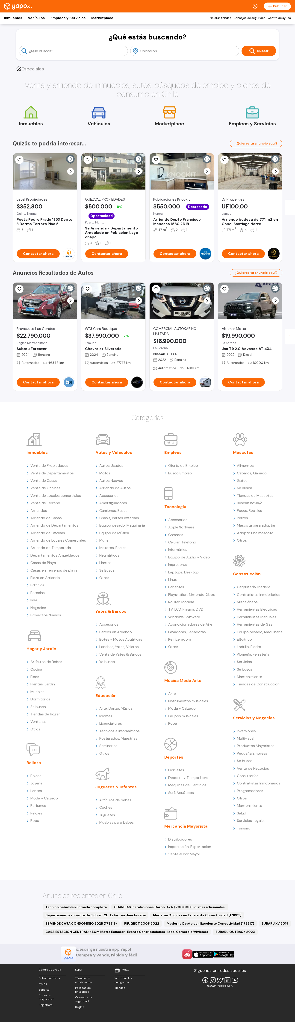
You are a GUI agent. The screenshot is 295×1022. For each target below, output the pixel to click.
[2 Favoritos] (156, 289)
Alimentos (245, 465)
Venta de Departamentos (52, 473)
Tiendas (120, 988)
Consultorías (247, 775)
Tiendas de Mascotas (255, 495)
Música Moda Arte (182, 680)
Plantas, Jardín (42, 684)
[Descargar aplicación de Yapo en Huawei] (187, 954)
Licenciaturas (110, 723)
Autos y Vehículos (113, 452)
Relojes (36, 813)
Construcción (247, 574)
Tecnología (175, 506)
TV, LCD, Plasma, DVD (186, 609)
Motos (104, 473)
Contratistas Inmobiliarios (258, 594)
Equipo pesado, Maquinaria (122, 525)
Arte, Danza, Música (116, 708)
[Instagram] (212, 980)
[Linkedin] (227, 980)
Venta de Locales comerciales (55, 495)
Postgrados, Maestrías (118, 738)
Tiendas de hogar (45, 714)
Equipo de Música (114, 533)
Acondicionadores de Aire (190, 624)
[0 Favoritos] (224, 160)
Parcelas (37, 592)
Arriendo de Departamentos (54, 525)
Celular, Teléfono (182, 542)
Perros (242, 518)
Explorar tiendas (220, 18)
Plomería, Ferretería (253, 654)
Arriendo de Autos (115, 487)
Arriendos (38, 510)
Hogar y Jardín (41, 648)
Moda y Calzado (44, 798)
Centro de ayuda (279, 18)
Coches (105, 807)
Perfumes (38, 805)
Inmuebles (13, 18)
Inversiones (246, 731)
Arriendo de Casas (46, 518)
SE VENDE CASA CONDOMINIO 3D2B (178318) (81, 923)
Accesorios (108, 495)
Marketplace (102, 18)
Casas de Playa (43, 562)
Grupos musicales (183, 716)
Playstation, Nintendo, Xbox (191, 594)
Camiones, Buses (113, 510)
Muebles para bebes (116, 822)
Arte (172, 693)
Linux (172, 579)
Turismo (243, 828)
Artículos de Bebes (46, 661)
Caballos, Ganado (252, 473)
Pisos (34, 676)
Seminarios (108, 745)
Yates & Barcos (110, 611)
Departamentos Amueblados (55, 555)
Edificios (37, 585)
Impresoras (177, 564)
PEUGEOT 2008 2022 (141, 923)
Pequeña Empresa (252, 753)
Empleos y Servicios (68, 18)
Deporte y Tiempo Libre (188, 777)
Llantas (105, 562)
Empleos (173, 452)
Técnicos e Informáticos (119, 731)
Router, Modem (181, 602)
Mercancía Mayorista (186, 826)
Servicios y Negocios (254, 718)
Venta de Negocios (253, 768)
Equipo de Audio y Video (189, 557)
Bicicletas (176, 770)
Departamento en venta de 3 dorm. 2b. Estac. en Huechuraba (95, 915)
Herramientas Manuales (256, 617)
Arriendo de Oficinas (47, 533)
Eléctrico (244, 639)
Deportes (173, 757)
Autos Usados (111, 465)
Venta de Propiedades (49, 465)
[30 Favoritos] (19, 160)
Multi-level (245, 738)
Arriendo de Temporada (50, 547)
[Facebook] (205, 980)
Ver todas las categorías (123, 980)
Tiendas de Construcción (258, 684)
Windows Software (184, 617)
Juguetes (107, 815)
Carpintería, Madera (253, 587)
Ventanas (38, 721)
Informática (177, 549)
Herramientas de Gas (254, 624)
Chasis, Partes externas (119, 518)
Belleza (34, 763)
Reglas (79, 1007)
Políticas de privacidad (83, 990)
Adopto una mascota (255, 533)
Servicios (244, 661)
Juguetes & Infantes (116, 787)
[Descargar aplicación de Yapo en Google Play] (223, 954)
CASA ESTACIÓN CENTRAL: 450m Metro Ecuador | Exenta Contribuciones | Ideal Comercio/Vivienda (126, 932)
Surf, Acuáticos (181, 792)
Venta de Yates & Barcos (120, 654)
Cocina (36, 669)
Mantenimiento (249, 676)
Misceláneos (247, 602)
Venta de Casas (43, 480)
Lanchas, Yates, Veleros (119, 646)
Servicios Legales (251, 820)
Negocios (38, 607)
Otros (35, 729)
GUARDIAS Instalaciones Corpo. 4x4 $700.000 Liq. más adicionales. (170, 907)
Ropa (34, 820)
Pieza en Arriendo (45, 577)
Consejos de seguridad (249, 18)
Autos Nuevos (111, 480)
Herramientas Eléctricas (257, 609)
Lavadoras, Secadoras (187, 632)
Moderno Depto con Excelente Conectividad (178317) (210, 923)
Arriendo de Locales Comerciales (58, 540)
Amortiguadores (113, 502)
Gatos (242, 480)
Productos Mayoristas (255, 745)
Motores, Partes (113, 547)
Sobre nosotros (49, 978)
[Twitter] (220, 980)
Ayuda (43, 984)
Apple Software (181, 527)
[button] (70, 171)
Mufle (104, 540)
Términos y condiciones (83, 980)
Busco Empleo (180, 473)
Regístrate (45, 1005)
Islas (34, 600)
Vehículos (36, 18)
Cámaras (175, 534)
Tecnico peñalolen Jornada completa (76, 907)
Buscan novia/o (250, 502)
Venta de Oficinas (45, 487)
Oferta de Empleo (183, 465)
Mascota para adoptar (256, 525)
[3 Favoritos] (88, 160)
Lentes (36, 790)
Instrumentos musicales (188, 701)
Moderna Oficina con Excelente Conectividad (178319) (197, 915)
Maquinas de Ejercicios (187, 785)
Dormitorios (40, 699)
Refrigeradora (179, 639)
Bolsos (35, 775)
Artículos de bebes (115, 800)
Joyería (36, 783)
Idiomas (105, 716)
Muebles (37, 691)
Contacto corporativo (46, 997)
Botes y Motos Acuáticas (120, 639)
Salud (241, 813)
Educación (106, 695)
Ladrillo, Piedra (249, 646)
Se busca (38, 706)
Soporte (44, 990)
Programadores (250, 790)
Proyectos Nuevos (45, 615)
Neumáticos (109, 555)
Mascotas (243, 452)
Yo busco (107, 661)
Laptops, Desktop (183, 572)
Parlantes (176, 587)
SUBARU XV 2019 (275, 923)
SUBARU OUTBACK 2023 (235, 932)
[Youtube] (235, 980)
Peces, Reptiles (249, 510)
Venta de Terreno (45, 502)
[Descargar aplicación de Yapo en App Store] (202, 954)
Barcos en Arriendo (115, 632)
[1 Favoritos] (156, 160)
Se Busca (107, 570)
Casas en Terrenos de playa (53, 570)
